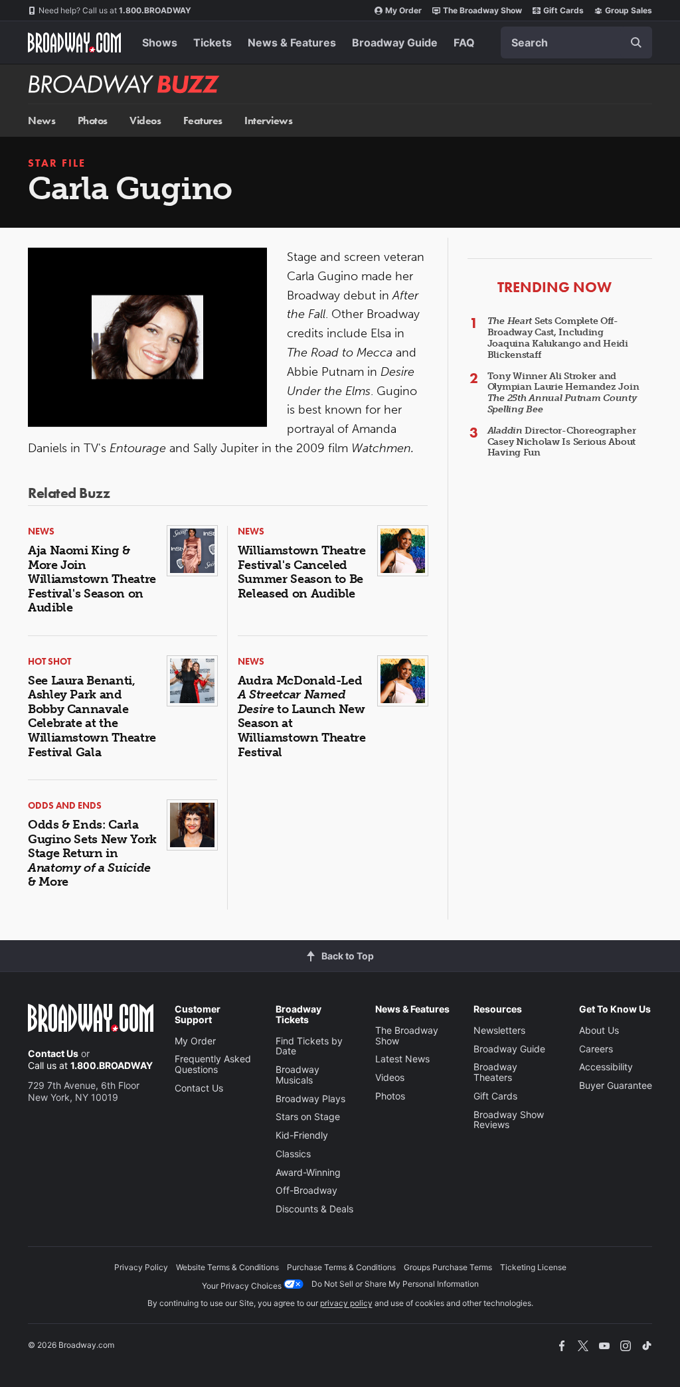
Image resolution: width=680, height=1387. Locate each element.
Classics (293, 1153)
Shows (159, 42)
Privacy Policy (141, 1267)
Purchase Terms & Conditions (341, 1267)
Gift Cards (563, 10)
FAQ (464, 42)
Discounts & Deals (314, 1208)
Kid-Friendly (302, 1135)
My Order (403, 10)
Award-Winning (308, 1172)
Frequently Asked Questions (213, 1064)
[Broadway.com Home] (74, 42)
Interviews (268, 120)
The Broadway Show (482, 10)
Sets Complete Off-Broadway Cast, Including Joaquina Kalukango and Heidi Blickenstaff (557, 337)
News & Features (292, 42)
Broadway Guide (395, 42)
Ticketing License (533, 1267)
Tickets (212, 42)
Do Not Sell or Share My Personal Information (395, 1284)
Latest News (402, 1058)
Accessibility (606, 1066)
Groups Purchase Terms (448, 1267)
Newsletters (499, 1030)
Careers (596, 1048)
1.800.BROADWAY (115, 10)
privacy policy (346, 1303)
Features (202, 120)
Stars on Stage (308, 1116)
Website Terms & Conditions (227, 1267)
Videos (145, 120)
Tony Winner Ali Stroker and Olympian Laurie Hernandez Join (563, 392)
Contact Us (53, 1053)
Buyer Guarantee (615, 1085)
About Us (599, 1030)
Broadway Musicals (297, 1075)
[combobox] (576, 42)
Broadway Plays (310, 1098)
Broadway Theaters (495, 1072)
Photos (93, 120)
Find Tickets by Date (309, 1046)
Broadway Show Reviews (508, 1120)
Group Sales (628, 10)
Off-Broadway (306, 1190)
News (41, 120)
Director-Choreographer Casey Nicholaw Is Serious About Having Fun (561, 442)
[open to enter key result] (636, 42)
